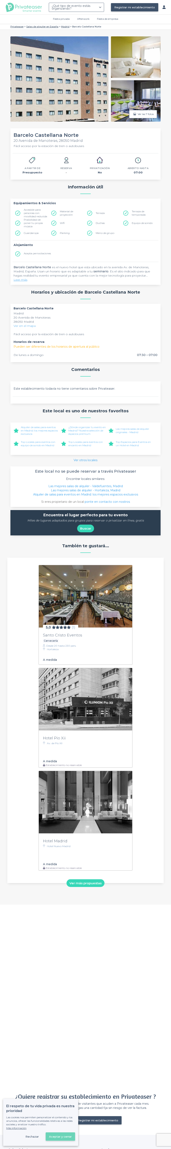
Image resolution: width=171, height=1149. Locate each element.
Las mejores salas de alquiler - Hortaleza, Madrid (85, 490)
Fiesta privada (61, 18)
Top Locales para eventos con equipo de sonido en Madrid (38, 443)
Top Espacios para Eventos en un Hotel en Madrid (133, 443)
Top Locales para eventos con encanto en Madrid (85, 443)
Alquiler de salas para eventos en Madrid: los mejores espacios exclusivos (39, 430)
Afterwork (83, 18)
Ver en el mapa (25, 326)
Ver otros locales (85, 460)
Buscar (85, 528)
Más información (16, 1128)
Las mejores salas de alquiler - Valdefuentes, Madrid (85, 486)
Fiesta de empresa (107, 18)
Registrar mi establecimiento (134, 7)
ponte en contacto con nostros (107, 502)
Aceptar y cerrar (60, 1136)
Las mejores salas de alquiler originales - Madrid (132, 430)
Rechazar (32, 1136)
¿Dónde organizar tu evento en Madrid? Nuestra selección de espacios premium (87, 430)
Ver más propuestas (85, 883)
